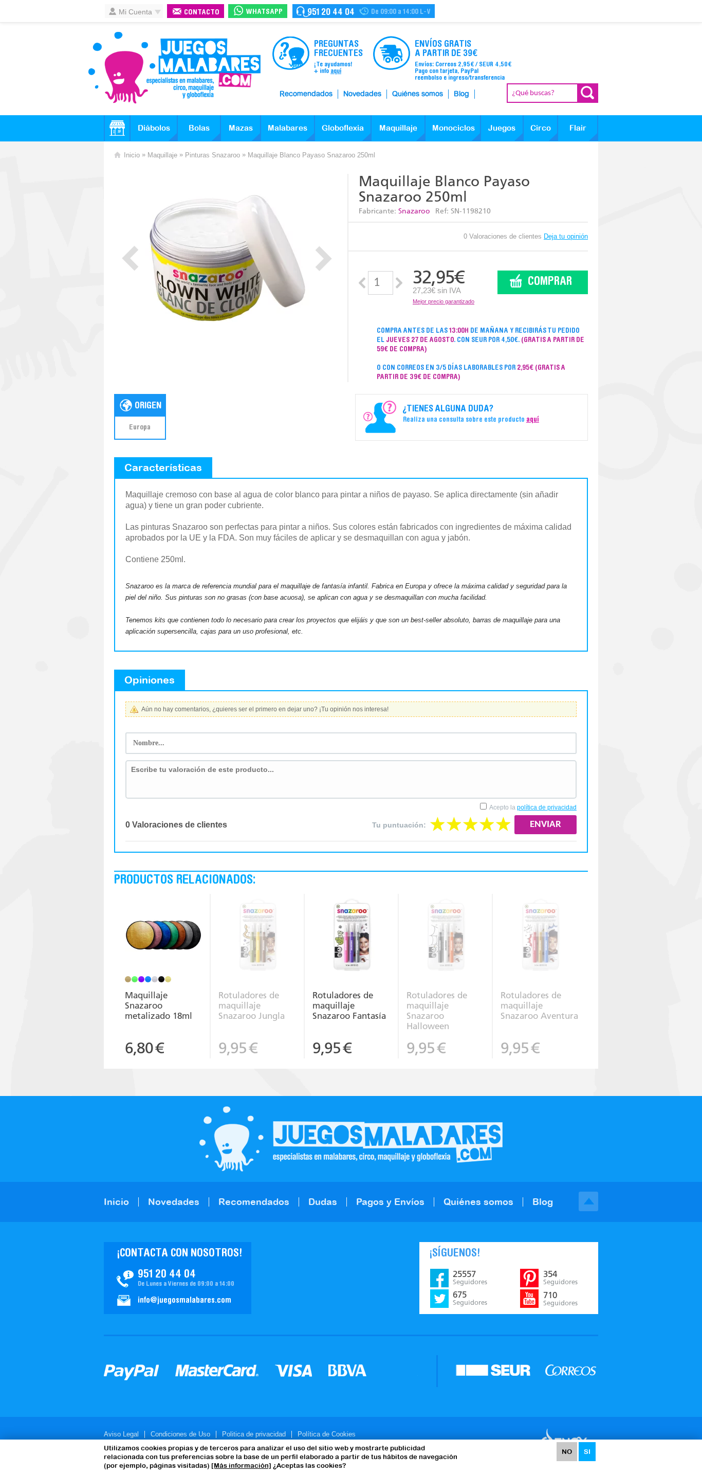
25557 (470, 1277)
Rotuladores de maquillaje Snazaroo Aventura (539, 1005)
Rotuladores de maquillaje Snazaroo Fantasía (349, 1005)
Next (323, 258)
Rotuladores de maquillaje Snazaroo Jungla (251, 1005)
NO (567, 1451)
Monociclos (453, 127)
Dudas (322, 1201)
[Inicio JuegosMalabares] (117, 128)
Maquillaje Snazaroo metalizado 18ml (158, 1005)
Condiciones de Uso (180, 1434)
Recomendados (306, 94)
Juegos (501, 127)
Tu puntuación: (399, 825)
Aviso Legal (121, 1434)
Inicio (132, 155)
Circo (540, 127)
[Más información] (241, 1465)
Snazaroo (414, 211)
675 (470, 1298)
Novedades (362, 94)
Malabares (287, 127)
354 (560, 1277)
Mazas (241, 127)
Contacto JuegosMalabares (177, 1278)
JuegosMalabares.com (174, 68)
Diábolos (154, 127)
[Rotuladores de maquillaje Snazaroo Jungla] (257, 936)
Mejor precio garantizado (443, 301)
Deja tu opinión (566, 236)
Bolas (199, 127)
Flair (577, 127)
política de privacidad (547, 807)
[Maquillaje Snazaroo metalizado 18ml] (163, 936)
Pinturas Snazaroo (212, 155)
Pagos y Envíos (390, 1201)
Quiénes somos (417, 94)
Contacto (201, 12)
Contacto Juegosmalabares (363, 11)
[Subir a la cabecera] (588, 1201)
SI (587, 1451)
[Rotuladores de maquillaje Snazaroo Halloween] (445, 936)
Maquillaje (398, 127)
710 (560, 1298)
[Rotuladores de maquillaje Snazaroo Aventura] (540, 936)
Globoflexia (343, 127)
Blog (461, 94)
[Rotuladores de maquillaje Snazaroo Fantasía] (351, 936)
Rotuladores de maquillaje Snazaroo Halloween (437, 1010)
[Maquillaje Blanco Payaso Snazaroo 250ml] (227, 256)
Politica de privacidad (254, 1434)
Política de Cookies (327, 1434)
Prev (130, 258)
